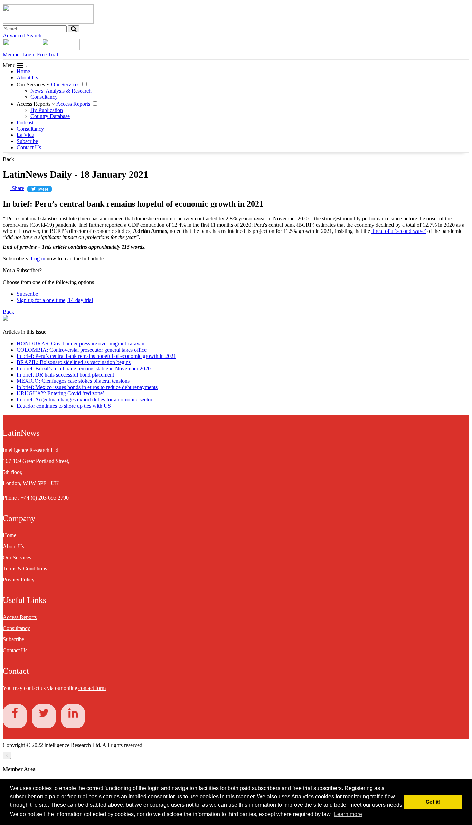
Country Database (50, 116)
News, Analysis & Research (61, 91)
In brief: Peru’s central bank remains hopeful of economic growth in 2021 (96, 356)
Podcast (25, 122)
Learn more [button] (348, 814)
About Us (27, 77)
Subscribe (27, 141)
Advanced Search (22, 35)
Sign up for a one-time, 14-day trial (55, 300)
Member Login (19, 54)
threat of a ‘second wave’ (398, 231)
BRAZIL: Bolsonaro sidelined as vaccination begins (74, 362)
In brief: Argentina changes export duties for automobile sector (84, 399)
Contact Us (29, 147)
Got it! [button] (433, 802)
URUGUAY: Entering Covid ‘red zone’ (60, 393)
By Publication (46, 110)
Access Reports (34, 104)
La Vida (25, 135)
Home (23, 71)
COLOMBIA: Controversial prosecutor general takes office (82, 350)
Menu (10, 65)
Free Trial (47, 54)
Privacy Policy (19, 579)
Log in (38, 259)
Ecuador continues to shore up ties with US (64, 406)
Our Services (31, 84)
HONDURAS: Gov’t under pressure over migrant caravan (80, 344)
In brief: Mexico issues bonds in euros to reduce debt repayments (87, 387)
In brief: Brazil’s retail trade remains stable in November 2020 (84, 368)
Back (8, 159)
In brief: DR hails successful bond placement (65, 375)
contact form (92, 688)
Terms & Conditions (25, 568)
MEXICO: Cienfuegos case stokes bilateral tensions (73, 381)
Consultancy (44, 97)
